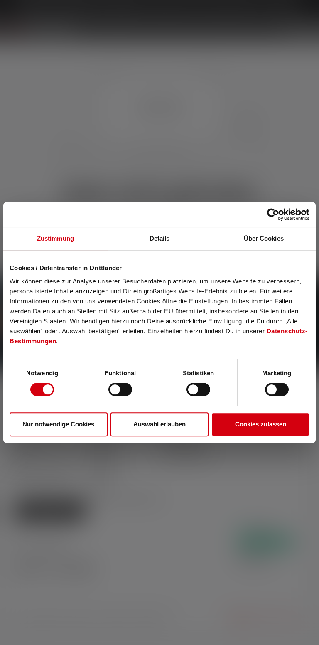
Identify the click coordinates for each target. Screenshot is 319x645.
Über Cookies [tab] (264, 238)
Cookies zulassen (260, 424)
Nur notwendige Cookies (58, 424)
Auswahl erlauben (159, 424)
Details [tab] (160, 238)
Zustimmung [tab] (55, 238)
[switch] (120, 389)
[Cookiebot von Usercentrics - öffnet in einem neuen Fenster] (273, 214)
